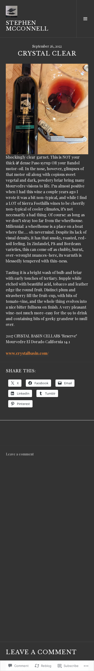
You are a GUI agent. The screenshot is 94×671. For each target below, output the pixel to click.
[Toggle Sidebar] (85, 18)
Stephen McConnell (27, 26)
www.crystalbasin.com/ (27, 353)
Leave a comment (20, 454)
